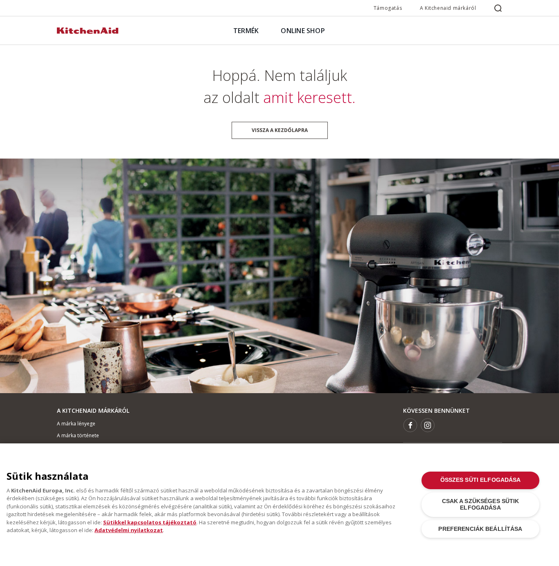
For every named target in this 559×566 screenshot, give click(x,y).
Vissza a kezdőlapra (280, 130)
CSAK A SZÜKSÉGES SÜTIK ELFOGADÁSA (480, 504)
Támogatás (388, 7)
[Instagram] (428, 425)
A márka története (78, 435)
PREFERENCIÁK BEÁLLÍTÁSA (480, 529)
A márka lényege (76, 423)
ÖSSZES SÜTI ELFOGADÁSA (480, 480)
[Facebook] (410, 425)
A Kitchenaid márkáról (448, 7)
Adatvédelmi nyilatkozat (129, 530)
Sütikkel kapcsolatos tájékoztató (149, 522)
